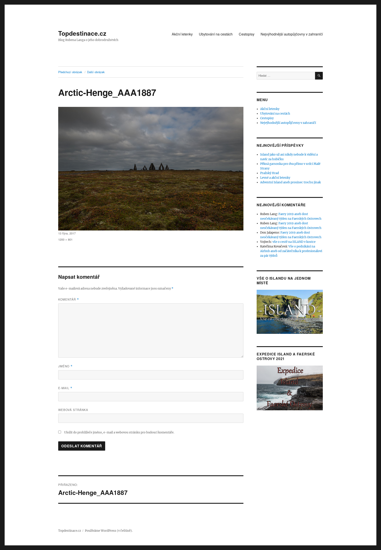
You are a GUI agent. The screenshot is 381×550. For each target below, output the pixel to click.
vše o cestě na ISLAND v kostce (294, 242)
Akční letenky (182, 34)
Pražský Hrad (269, 173)
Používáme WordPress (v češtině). (109, 531)
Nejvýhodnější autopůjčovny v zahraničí (292, 34)
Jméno (65, 366)
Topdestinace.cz (82, 33)
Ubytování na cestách (216, 34)
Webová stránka (73, 410)
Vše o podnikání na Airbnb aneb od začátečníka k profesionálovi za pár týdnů (291, 251)
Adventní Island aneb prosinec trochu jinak (290, 182)
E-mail (65, 388)
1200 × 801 (65, 239)
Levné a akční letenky (275, 178)
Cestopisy (246, 34)
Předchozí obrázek (70, 72)
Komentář (68, 299)
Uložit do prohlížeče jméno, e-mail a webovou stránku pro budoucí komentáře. (119, 432)
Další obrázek (96, 72)
